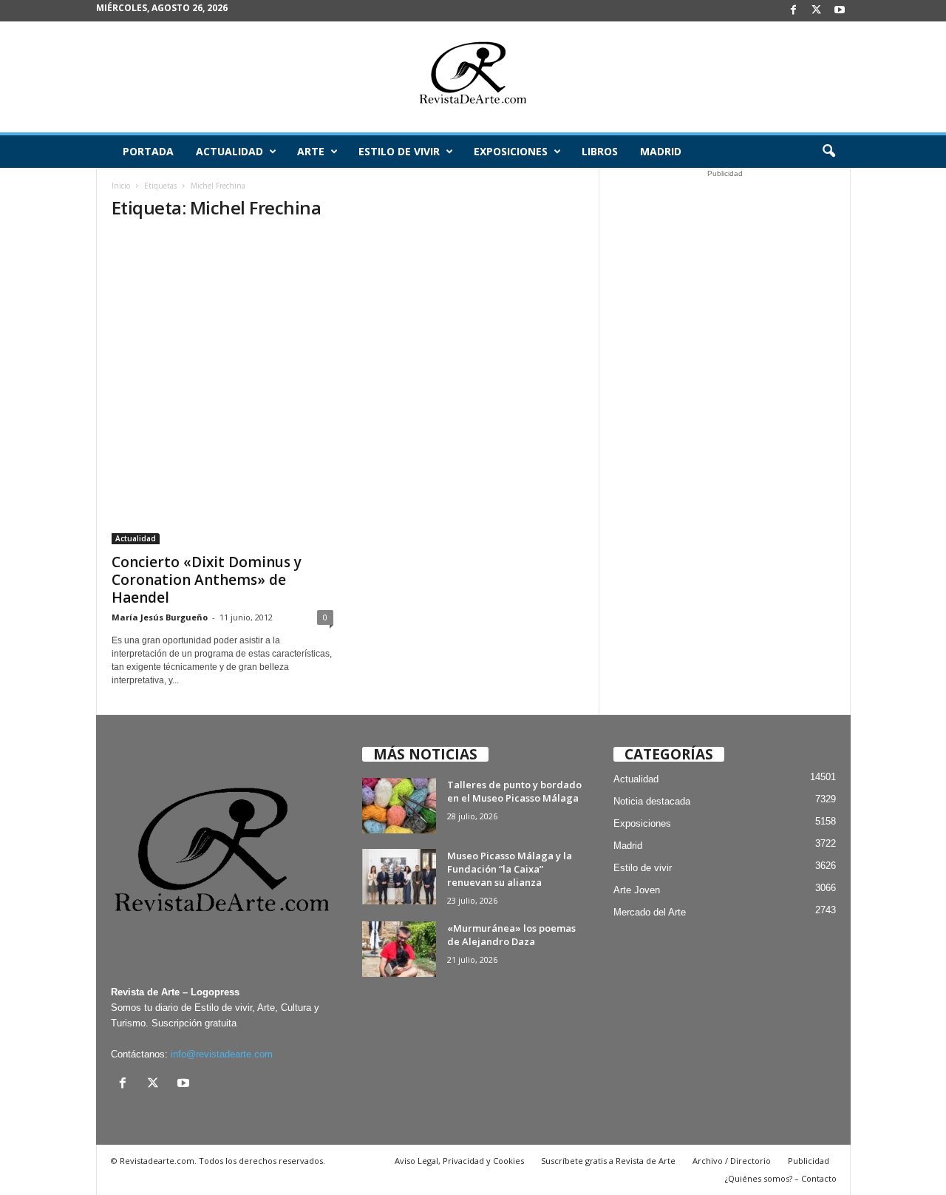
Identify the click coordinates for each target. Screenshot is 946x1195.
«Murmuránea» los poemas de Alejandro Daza (511, 934)
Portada (148, 151)
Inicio (121, 185)
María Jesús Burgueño (160, 617)
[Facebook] (794, 10)
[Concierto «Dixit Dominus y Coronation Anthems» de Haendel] (222, 389)
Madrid (660, 151)
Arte (310, 151)
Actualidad (229, 151)
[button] (828, 151)
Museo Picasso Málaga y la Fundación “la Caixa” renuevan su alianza (509, 869)
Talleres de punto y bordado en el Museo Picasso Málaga (514, 791)
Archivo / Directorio (732, 1160)
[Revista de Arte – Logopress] (473, 76)
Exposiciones (511, 151)
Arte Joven (636, 890)
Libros (600, 151)
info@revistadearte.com (222, 1054)
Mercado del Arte (649, 912)
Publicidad (808, 1160)
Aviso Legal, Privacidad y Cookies (459, 1160)
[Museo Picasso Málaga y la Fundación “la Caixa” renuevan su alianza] (399, 876)
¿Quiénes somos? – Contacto (781, 1178)
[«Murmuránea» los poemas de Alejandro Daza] (399, 949)
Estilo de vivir (399, 151)
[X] (817, 10)
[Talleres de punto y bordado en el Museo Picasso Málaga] (399, 805)
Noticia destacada (651, 801)
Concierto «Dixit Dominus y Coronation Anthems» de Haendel (207, 579)
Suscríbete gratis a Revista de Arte (608, 1160)
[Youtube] (839, 10)
